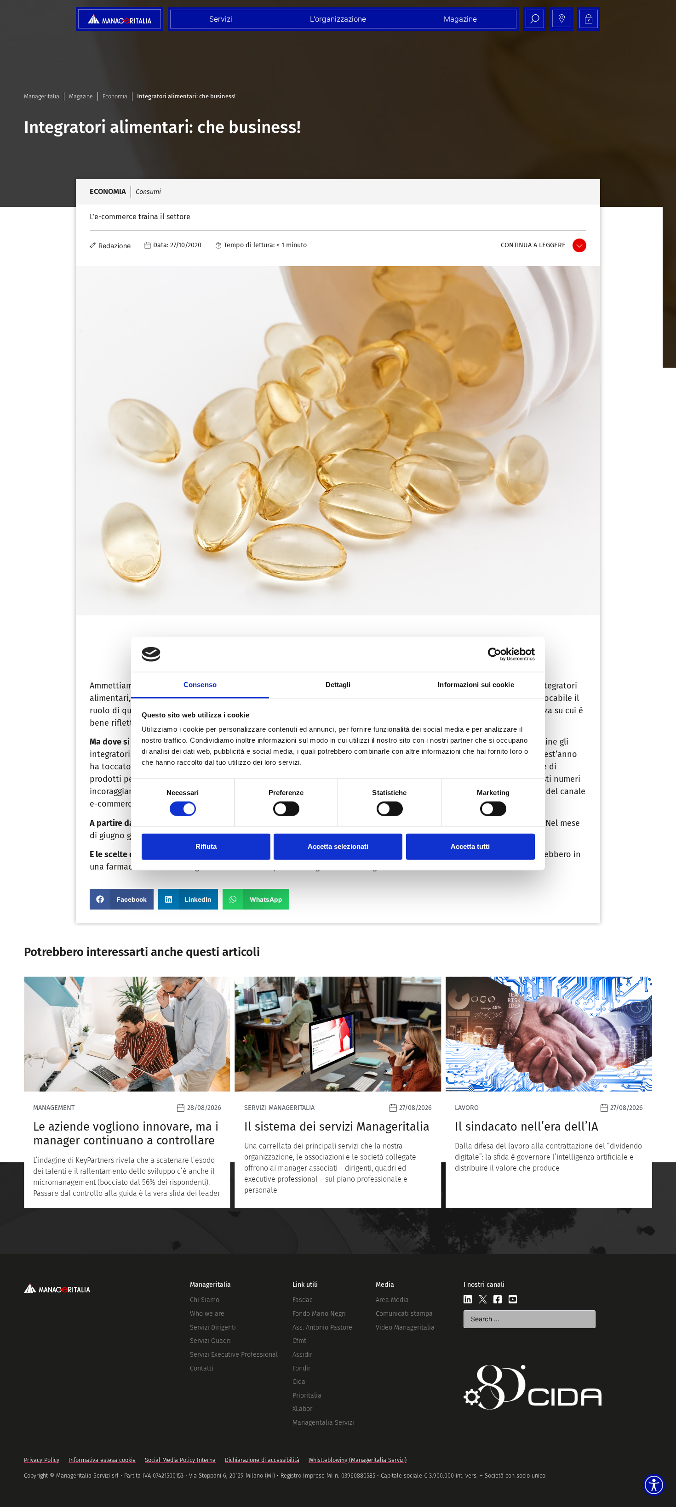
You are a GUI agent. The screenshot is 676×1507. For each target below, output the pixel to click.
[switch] (286, 808)
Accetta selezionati (338, 846)
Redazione (114, 246)
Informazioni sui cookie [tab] (476, 684)
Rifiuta (206, 846)
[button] (122, 899)
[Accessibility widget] (654, 1485)
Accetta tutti (470, 846)
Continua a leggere (533, 245)
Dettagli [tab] (338, 684)
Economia (115, 96)
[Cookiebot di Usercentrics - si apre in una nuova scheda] (494, 654)
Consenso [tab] (200, 684)
